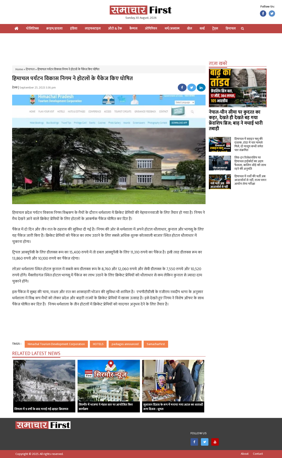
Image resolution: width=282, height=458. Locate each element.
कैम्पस (133, 28)
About (245, 454)
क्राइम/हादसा (54, 28)
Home (19, 69)
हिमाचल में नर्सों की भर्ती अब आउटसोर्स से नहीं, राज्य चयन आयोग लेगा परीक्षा (250, 180)
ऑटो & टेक (115, 28)
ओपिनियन (151, 28)
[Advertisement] (141, 47)
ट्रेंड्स (215, 28)
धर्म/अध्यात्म (172, 28)
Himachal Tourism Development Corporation (56, 344)
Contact (258, 454)
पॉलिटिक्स (32, 28)
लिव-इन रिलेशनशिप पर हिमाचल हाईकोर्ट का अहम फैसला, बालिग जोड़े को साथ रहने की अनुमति (250, 163)
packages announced (125, 344)
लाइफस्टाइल (93, 28)
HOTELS (98, 344)
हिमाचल (231, 28)
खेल (189, 28)
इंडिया (73, 28)
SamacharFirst (156, 344)
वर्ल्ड (202, 28)
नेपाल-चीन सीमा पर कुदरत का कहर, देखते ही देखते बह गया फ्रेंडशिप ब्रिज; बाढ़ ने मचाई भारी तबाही (236, 120)
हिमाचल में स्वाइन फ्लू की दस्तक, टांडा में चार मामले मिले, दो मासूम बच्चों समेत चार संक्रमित (248, 144)
